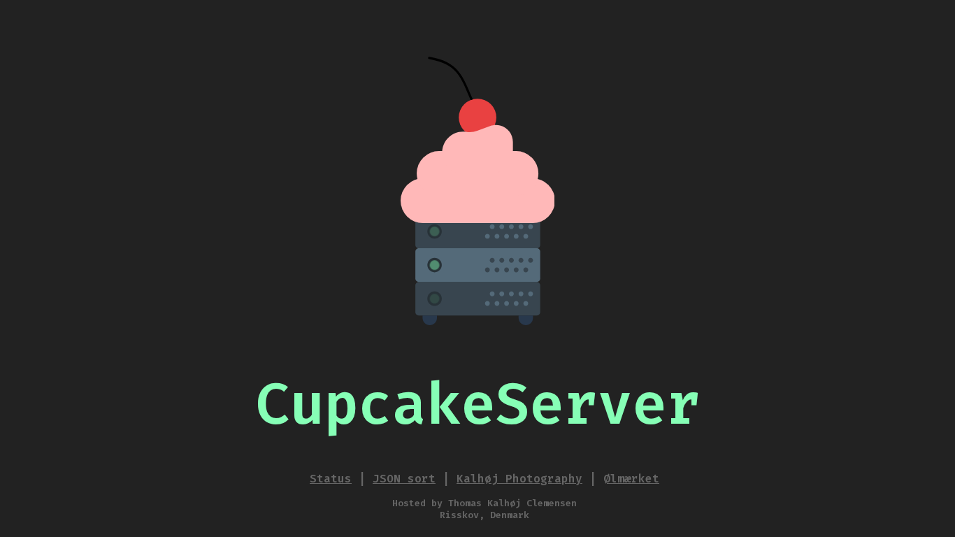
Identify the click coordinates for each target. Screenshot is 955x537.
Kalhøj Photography (519, 478)
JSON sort (404, 478)
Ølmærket (631, 478)
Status (331, 478)
